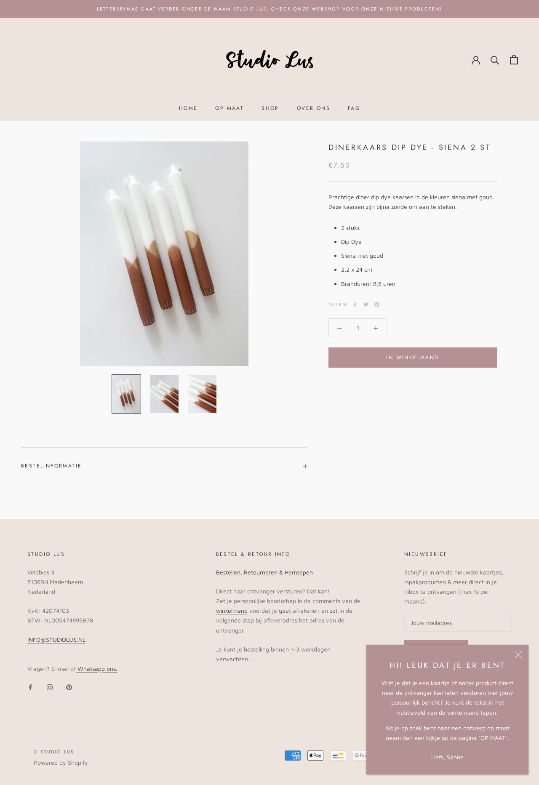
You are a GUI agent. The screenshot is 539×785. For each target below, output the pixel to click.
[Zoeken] (495, 59)
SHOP (270, 108)
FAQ (354, 108)
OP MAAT (229, 108)
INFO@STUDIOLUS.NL (56, 639)
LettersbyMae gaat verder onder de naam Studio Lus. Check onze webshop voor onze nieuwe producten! (269, 8)
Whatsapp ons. (96, 668)
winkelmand (232, 610)
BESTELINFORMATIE (51, 466)
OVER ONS (313, 108)
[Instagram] (50, 687)
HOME (188, 108)
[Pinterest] (376, 304)
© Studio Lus (54, 751)
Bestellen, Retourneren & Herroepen (264, 572)
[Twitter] (365, 304)
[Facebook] (355, 304)
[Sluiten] (518, 655)
